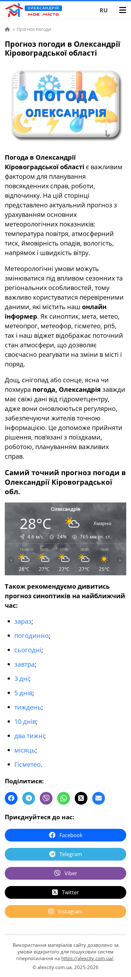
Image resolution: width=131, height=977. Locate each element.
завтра (24, 664)
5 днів (23, 693)
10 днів (25, 721)
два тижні (29, 735)
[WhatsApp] (63, 798)
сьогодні (27, 650)
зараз (22, 621)
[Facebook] (11, 798)
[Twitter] (81, 798)
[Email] (98, 798)
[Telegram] (28, 798)
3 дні (21, 678)
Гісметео (27, 764)
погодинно (31, 635)
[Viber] (46, 798)
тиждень (27, 707)
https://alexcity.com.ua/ (87, 958)
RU (104, 10)
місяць (24, 750)
